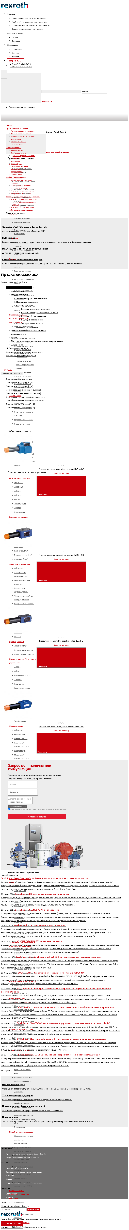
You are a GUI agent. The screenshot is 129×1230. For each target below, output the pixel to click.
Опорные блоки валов (23, 1115)
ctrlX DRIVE (18, 487)
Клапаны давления (19, 188)
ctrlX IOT (17, 495)
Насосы (14, 163)
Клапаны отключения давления (24, 199)
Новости (15, 56)
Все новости (12, 875)
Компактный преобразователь (21, 744)
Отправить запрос (37, 816)
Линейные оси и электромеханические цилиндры (19, 1194)
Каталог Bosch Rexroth (56, 132)
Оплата (15, 37)
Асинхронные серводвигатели (20, 574)
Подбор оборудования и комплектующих (29, 21)
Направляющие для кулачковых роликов (22, 1149)
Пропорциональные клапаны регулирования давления (24, 365)
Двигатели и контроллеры (19, 1204)
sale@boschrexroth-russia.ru (21, 66)
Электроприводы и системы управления (27, 472)
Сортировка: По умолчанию (12, 373)
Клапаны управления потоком (23, 190)
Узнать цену (42, 494)
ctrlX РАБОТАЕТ (20, 645)
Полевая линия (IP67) (23, 555)
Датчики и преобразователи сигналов (23, 157)
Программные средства (24, 654)
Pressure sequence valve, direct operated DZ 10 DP (61, 469)
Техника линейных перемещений (23, 872)
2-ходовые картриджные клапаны (21, 181)
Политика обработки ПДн (56, 809)
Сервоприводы (16, 726)
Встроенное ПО (20, 738)
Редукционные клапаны (20, 210)
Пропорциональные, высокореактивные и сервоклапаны (20, 169)
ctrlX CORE (18, 482)
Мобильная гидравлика (21, 133)
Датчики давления (22, 218)
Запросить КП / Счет (12, 1223)
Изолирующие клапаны (21, 185)
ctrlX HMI (17, 491)
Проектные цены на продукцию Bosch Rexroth (31, 25)
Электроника (16, 174)
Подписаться (33, 1209)
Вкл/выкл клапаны (18, 153)
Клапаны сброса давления (22, 207)
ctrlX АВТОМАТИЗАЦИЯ (19, 478)
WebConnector (20, 721)
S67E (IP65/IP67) (21, 550)
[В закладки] (60, 431)
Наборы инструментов (23, 650)
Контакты (15, 52)
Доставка (16, 41)
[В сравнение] (22, 431)
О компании (17, 49)
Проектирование (16, 641)
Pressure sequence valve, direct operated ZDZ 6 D (61, 640)
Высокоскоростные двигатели (22, 582)
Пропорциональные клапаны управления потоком (22, 376)
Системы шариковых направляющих (22, 1176)
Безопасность (20, 734)
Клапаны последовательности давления (23, 203)
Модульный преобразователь (21, 756)
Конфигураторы (20, 993)
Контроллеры (19, 750)
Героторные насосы (22, 271)
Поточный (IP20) (21, 559)
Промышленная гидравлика (21, 158)
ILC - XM (17, 636)
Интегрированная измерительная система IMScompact (24, 1021)
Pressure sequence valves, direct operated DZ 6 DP (61, 726)
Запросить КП (15, 60)
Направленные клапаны (24, 205)
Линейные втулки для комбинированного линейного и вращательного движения (23, 1084)
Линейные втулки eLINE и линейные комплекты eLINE (24, 1070)
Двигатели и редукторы (19, 564)
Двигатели (15, 161)
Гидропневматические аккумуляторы (23, 170)
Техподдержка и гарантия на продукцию (29, 18)
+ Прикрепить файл (17, 806)
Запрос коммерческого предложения (27, 29)
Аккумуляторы (17, 150)
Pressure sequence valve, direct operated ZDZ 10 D (61, 555)
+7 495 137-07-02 (20, 64)
